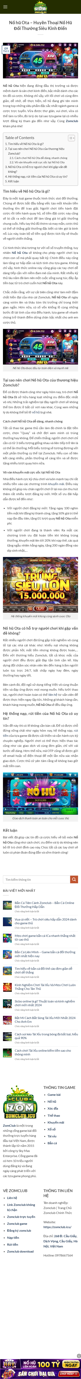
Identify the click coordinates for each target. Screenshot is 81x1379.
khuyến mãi (56, 484)
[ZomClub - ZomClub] (40, 7)
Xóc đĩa (53, 1108)
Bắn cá (52, 1143)
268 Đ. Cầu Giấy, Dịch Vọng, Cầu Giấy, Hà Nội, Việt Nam (60, 1241)
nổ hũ (36, 412)
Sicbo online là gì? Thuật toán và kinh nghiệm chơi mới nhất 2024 (45, 1003)
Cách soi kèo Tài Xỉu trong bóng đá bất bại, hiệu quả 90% (46, 1036)
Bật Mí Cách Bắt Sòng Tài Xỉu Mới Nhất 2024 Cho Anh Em (45, 1019)
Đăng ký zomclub (19, 1230)
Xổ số (52, 1129)
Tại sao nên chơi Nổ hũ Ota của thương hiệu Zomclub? (36, 151)
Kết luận (13, 181)
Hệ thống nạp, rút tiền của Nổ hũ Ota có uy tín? (37, 176)
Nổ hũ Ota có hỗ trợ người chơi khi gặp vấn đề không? (37, 169)
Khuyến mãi (56, 1122)
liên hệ (53, 694)
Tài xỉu (52, 1136)
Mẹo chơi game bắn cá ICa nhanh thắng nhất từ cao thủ (45, 937)
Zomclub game (17, 1223)
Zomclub (72, 121)
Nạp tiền (13, 1237)
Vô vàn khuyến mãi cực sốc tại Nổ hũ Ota (39, 162)
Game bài (54, 1094)
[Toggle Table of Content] (69, 138)
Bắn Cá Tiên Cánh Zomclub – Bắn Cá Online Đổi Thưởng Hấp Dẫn (44, 904)
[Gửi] (74, 879)
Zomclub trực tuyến (21, 1216)
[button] (5, 7)
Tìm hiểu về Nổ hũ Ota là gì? (26, 144)
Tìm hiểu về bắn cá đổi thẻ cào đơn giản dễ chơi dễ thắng (43, 970)
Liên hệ (12, 1198)
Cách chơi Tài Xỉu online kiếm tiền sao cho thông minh (43, 1052)
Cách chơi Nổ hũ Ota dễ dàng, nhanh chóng (41, 158)
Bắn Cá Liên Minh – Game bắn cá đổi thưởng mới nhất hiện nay (45, 954)
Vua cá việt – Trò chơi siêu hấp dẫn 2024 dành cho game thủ (46, 921)
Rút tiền (12, 1244)
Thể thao (54, 1115)
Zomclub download (20, 1251)
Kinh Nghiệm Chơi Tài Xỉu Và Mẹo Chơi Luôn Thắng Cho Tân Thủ (45, 986)
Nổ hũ (52, 1101)
